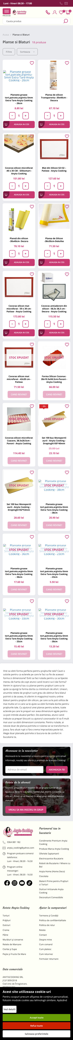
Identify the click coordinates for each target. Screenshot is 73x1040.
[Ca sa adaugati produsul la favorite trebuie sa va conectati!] (32, 63)
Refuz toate (36, 1025)
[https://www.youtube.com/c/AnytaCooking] (22, 883)
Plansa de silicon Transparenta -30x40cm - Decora (54, 97)
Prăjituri (6, 920)
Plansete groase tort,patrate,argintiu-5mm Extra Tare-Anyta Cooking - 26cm (19, 99)
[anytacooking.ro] (18, 832)
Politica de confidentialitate (52, 920)
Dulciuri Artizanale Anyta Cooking (51, 891)
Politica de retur (47, 925)
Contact (43, 934)
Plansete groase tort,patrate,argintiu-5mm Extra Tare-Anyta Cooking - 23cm (54, 572)
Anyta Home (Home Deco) (52, 871)
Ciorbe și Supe (10, 949)
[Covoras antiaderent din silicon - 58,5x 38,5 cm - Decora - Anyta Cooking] (54, 287)
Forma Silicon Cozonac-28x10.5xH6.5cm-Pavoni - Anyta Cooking (54, 379)
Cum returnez (46, 954)
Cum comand (45, 944)
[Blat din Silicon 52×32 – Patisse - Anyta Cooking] (54, 149)
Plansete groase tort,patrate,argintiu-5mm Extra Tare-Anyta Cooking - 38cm (54, 508)
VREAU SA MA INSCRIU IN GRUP (26, 809)
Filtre (9, 51)
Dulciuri (6, 925)
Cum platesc (45, 949)
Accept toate (36, 1017)
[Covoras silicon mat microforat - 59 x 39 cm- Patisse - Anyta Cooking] (19, 287)
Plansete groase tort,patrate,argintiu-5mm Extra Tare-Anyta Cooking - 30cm (54, 637)
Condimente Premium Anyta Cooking (53, 842)
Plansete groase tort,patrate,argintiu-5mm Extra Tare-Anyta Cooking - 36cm (19, 572)
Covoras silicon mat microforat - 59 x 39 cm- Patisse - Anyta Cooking (19, 308)
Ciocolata (43, 876)
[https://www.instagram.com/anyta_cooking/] (14, 883)
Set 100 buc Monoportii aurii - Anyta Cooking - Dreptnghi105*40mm (54, 440)
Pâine (5, 934)
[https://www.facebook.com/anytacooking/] (7, 883)
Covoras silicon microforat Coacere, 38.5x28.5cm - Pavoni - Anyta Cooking (19, 440)
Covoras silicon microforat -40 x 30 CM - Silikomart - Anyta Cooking (19, 170)
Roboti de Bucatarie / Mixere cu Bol (54, 865)
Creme (6, 930)
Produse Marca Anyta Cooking (54, 848)
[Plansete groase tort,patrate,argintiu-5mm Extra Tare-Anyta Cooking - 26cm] (19, 76)
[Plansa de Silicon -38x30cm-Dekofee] (54, 219)
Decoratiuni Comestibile (51, 897)
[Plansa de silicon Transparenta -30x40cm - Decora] (54, 76)
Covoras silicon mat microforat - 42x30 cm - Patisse (19, 379)
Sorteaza (25, 51)
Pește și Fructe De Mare (14, 954)
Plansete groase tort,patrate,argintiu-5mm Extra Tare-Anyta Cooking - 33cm (19, 637)
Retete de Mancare (12, 944)
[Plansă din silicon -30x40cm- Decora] (19, 219)
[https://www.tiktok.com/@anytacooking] (29, 883)
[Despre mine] (69, 4)
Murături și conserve (13, 939)
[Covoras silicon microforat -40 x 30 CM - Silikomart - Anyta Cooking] (19, 149)
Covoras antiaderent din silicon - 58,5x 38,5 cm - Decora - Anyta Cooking (54, 308)
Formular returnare (48, 958)
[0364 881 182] (61, 3)
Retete (42, 930)
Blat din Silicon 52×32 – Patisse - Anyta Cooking (54, 169)
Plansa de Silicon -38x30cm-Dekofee (54, 240)
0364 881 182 (13, 842)
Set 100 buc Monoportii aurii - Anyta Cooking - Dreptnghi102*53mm (19, 507)
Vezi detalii (10, 1009)
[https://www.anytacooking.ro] (19, 12)
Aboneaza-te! (57, 769)
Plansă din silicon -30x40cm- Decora (19, 240)
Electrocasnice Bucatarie (51, 858)
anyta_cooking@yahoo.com (20, 847)
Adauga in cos (21, 124)
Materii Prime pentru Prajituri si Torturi (53, 883)
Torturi (6, 915)
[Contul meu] (55, 12)
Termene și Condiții (48, 915)
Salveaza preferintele (36, 1033)
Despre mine (45, 939)
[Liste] (61, 12)
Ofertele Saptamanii (49, 853)
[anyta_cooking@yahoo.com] (66, 3)
